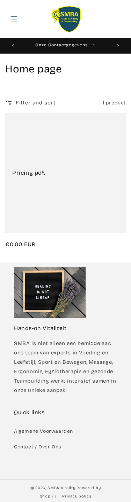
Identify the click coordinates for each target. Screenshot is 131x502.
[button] (14, 19)
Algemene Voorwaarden (43, 431)
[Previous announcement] (13, 45)
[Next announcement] (118, 45)
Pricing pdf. (28, 173)
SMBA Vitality (61, 488)
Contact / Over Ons (37, 447)
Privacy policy (76, 496)
